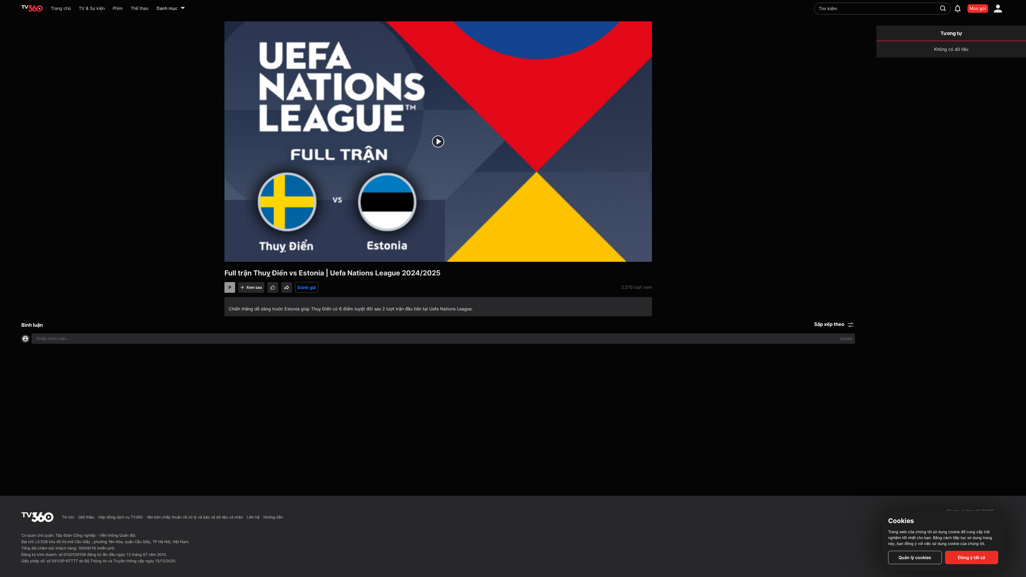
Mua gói (978, 8)
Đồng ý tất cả (971, 557)
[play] (438, 141)
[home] (32, 9)
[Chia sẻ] (286, 287)
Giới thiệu (86, 517)
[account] (998, 8)
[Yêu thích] (272, 287)
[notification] (957, 8)
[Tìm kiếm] (943, 8)
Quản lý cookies (915, 557)
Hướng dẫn (273, 517)
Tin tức (68, 517)
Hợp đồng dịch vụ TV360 (120, 517)
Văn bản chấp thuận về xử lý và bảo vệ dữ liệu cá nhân (195, 517)
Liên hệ (253, 517)
